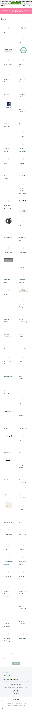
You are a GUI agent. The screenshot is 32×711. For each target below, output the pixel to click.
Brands (29, 21)
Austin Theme (10, 705)
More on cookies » (26, 3)
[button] (24, 5)
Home (25, 21)
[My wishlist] (26, 5)
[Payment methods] (5, 679)
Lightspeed (22, 705)
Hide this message (16, 3)
